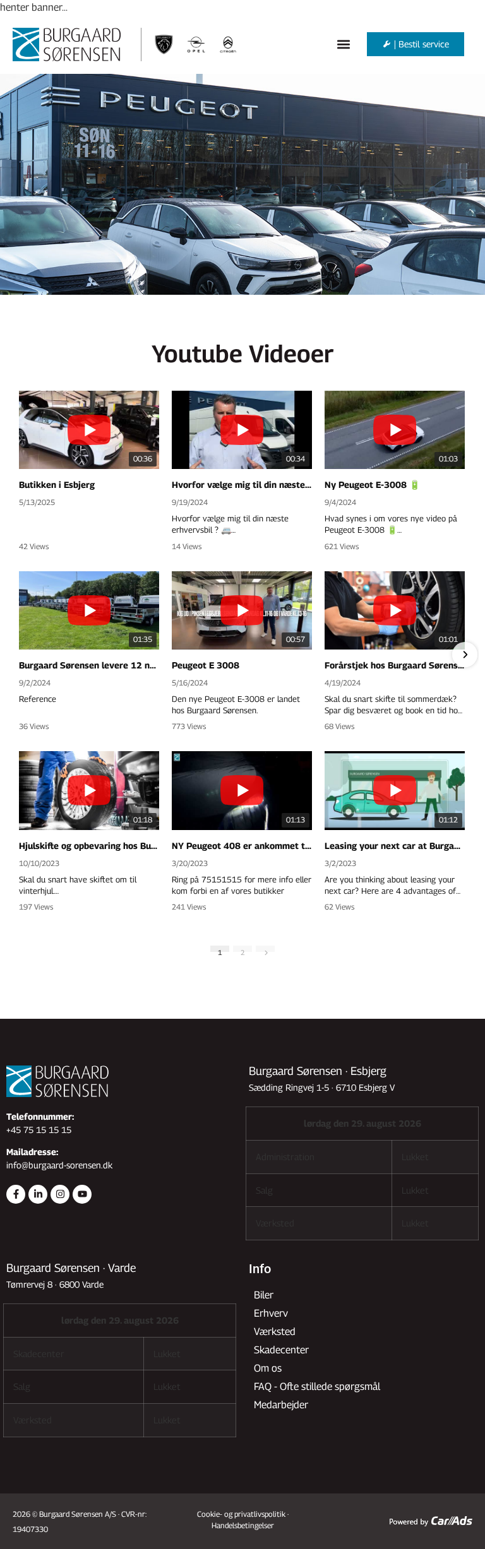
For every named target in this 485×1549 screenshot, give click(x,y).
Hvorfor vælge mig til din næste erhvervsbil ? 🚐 (242, 484)
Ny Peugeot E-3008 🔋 (372, 484)
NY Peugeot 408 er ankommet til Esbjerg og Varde (242, 845)
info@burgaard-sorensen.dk (59, 1165)
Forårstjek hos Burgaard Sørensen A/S (395, 665)
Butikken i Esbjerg (57, 484)
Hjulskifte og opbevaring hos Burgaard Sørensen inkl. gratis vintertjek (89, 845)
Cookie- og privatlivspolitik (241, 1514)
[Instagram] (60, 1194)
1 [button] (220, 950)
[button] (343, 44)
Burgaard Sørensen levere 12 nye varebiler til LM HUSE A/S (89, 665)
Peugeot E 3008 (205, 665)
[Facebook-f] (15, 1194)
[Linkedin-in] (37, 1194)
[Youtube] (82, 1194)
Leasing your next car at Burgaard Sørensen (395, 845)
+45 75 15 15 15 (38, 1129)
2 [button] (243, 950)
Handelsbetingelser (243, 1525)
